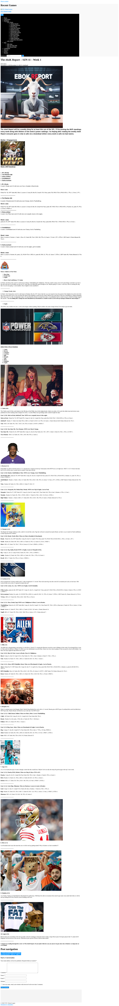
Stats (5, 42)
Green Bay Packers (15, 28)
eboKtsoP (25, 65)
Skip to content (4, 1)
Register (6, 53)
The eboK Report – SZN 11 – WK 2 (11, 954)
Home (5, 18)
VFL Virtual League (6, 11)
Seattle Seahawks (14, 38)
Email (3, 978)
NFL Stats (9, 44)
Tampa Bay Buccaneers (16, 39)
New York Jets (14, 36)
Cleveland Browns (15, 25)
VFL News (3, 63)
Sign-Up (6, 50)
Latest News (7, 19)
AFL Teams (10, 41)
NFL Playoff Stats (11, 47)
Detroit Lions (13, 26)
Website (3, 981)
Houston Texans (14, 29)
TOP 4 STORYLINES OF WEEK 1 (11, 953)
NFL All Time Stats (12, 45)
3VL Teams (10, 22)
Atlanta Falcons (14, 23)
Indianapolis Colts (15, 31)
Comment (4, 972)
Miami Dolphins (14, 34)
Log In (5, 51)
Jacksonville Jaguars (15, 32)
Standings (6, 20)
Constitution (7, 48)
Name (3, 975)
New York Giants (14, 35)
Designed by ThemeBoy (7, 1004)
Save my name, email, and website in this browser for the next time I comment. (23, 984)
